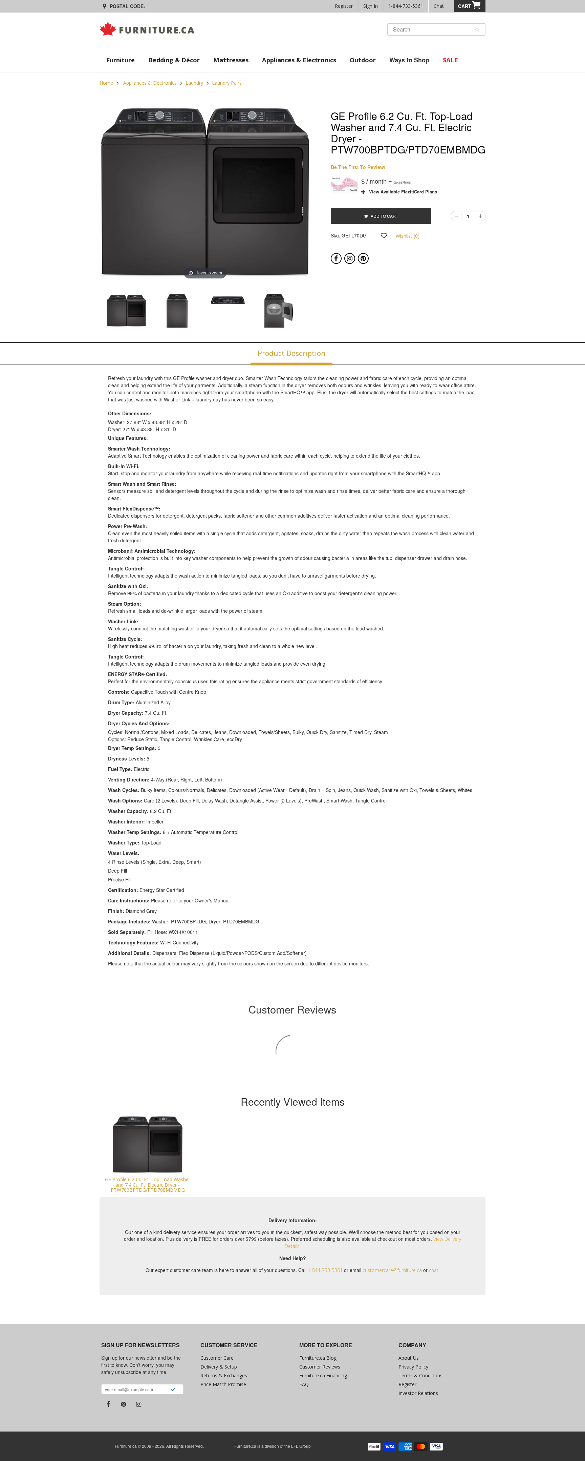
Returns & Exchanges (223, 1375)
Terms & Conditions (420, 1375)
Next (328, 313)
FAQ (304, 1384)
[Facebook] (336, 258)
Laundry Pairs (227, 83)
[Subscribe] (172, 1390)
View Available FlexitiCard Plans (401, 192)
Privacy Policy (413, 1366)
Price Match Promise (223, 1384)
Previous (82, 313)
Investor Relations (418, 1393)
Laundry (194, 83)
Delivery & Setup (218, 1366)
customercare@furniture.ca (392, 1270)
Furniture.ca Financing (323, 1375)
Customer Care (217, 1358)
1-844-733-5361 (405, 6)
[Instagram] (349, 258)
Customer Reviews (319, 1366)
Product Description (291, 353)
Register (344, 6)
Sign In (370, 6)
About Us (408, 1358)
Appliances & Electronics (150, 83)
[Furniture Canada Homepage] (149, 30)
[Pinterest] (363, 258)
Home (106, 83)
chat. (434, 1270)
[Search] (477, 29)
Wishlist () (407, 236)
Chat (439, 6)
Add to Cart (383, 216)
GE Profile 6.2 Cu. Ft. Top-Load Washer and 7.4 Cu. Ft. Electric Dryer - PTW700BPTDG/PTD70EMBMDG (147, 1184)
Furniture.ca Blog (318, 1358)
